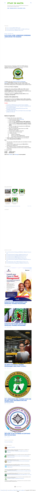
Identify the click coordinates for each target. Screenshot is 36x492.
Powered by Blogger (19, 486)
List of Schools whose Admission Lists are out (14, 30)
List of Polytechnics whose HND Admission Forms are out (17, 261)
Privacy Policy (13, 490)
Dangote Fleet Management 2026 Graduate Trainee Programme (15, 302)
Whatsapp (16, 154)
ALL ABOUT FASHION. (11, 447)
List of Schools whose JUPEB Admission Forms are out (16, 258)
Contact (8, 490)
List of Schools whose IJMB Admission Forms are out (16, 256)
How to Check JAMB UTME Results (13, 27)
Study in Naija (15, 3)
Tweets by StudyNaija (8, 442)
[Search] (31, 3)
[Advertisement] (18, 15)
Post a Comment (9, 305)
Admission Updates (13, 8)
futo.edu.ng (21, 119)
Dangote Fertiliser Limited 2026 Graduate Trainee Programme (15, 324)
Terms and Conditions (20, 490)
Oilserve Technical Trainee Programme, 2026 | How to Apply (15, 365)
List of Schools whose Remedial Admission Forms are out (16, 255)
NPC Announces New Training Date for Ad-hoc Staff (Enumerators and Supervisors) (17, 400)
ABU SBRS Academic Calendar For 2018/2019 (15, 478)
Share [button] (12, 33)
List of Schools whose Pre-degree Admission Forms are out (17, 254)
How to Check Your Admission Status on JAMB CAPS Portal (17, 29)
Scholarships (20, 8)
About (5, 490)
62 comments (8, 403)
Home (8, 8)
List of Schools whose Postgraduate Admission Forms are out (17, 263)
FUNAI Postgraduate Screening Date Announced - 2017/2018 (19, 474)
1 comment (8, 436)
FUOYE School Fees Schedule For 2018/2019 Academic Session (19, 470)
